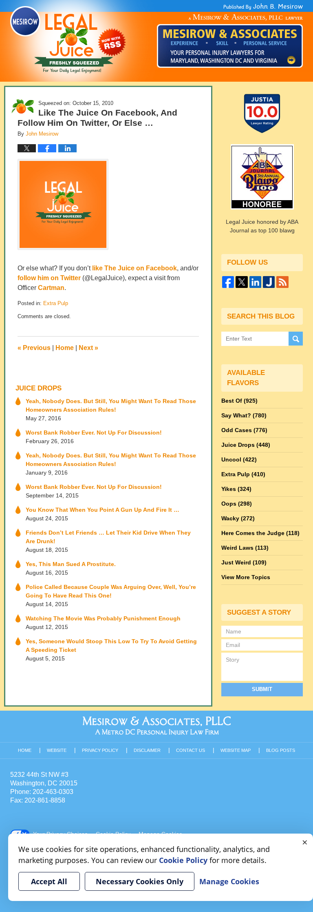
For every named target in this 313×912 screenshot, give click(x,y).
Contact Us (190, 750)
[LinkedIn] (255, 282)
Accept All (49, 881)
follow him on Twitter (49, 277)
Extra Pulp (55, 303)
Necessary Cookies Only (139, 881)
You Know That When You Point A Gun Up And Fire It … (102, 509)
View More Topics (245, 577)
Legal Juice (68, 39)
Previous (34, 347)
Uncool (239, 459)
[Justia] (269, 282)
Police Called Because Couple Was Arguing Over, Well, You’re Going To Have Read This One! (111, 591)
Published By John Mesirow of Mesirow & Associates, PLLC (230, 35)
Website (56, 750)
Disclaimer (147, 750)
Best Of (239, 400)
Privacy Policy (100, 750)
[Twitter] (241, 282)
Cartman (51, 287)
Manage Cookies (229, 881)
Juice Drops (38, 388)
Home (64, 347)
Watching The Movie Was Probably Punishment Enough (103, 618)
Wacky (238, 518)
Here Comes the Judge (260, 533)
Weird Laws (245, 547)
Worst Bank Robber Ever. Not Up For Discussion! (94, 432)
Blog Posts (280, 750)
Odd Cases (244, 430)
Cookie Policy (183, 860)
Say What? (244, 415)
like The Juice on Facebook (134, 268)
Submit (262, 689)
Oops (236, 503)
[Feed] (282, 282)
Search (296, 339)
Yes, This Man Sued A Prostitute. (71, 564)
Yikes (236, 489)
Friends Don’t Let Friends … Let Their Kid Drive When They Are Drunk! (108, 536)
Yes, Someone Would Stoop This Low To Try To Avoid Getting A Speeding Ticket (111, 645)
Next (88, 347)
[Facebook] (228, 282)
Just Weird (244, 562)
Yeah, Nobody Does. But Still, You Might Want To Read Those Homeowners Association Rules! (111, 405)
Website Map (235, 750)
